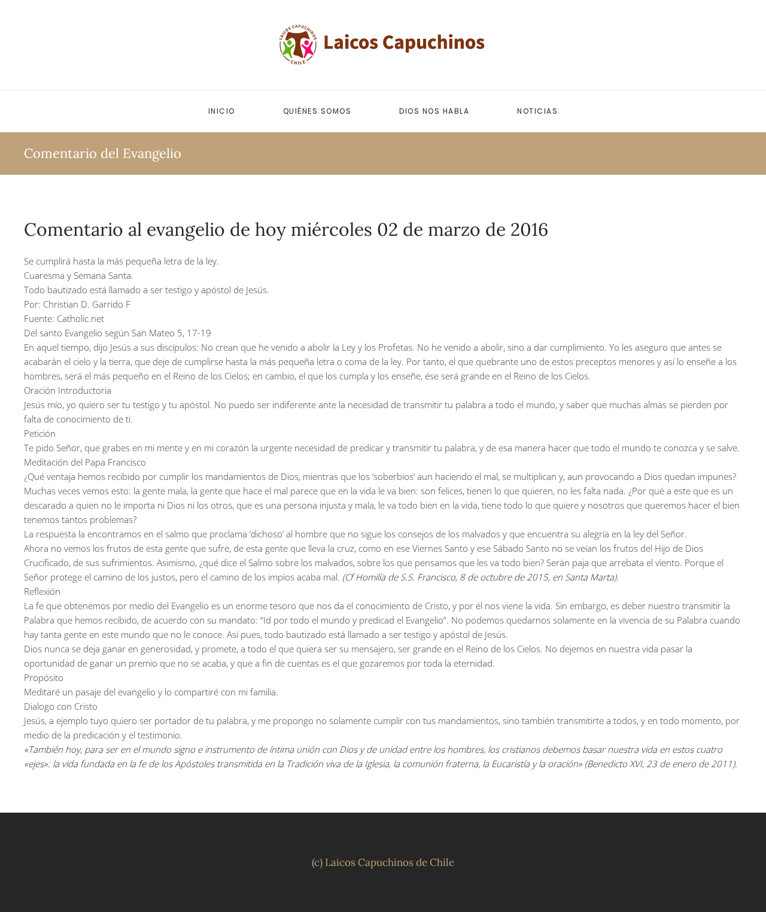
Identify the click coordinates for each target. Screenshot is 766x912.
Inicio (221, 111)
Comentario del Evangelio (102, 153)
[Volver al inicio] (383, 45)
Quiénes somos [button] (317, 111)
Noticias (537, 111)
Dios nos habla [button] (434, 111)
